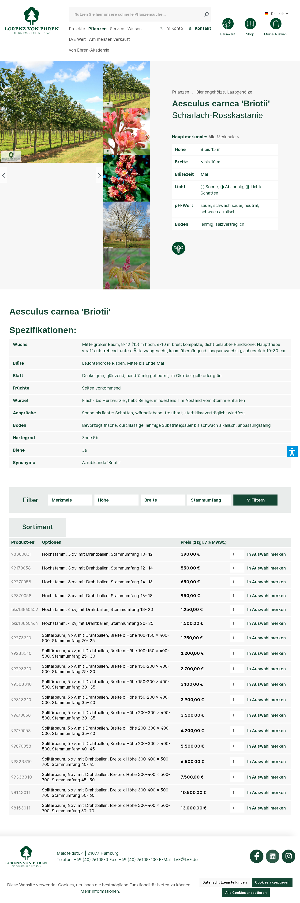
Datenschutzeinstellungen (224, 882)
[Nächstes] (99, 175)
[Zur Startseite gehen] (32, 20)
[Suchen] (207, 14)
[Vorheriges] (3, 175)
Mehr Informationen (99, 891)
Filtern (258, 500)
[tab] (37, 527)
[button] (292, 451)
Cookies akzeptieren (272, 882)
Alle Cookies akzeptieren (246, 893)
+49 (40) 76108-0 (91, 859)
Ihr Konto (173, 28)
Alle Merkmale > (224, 136)
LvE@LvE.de (186, 859)
